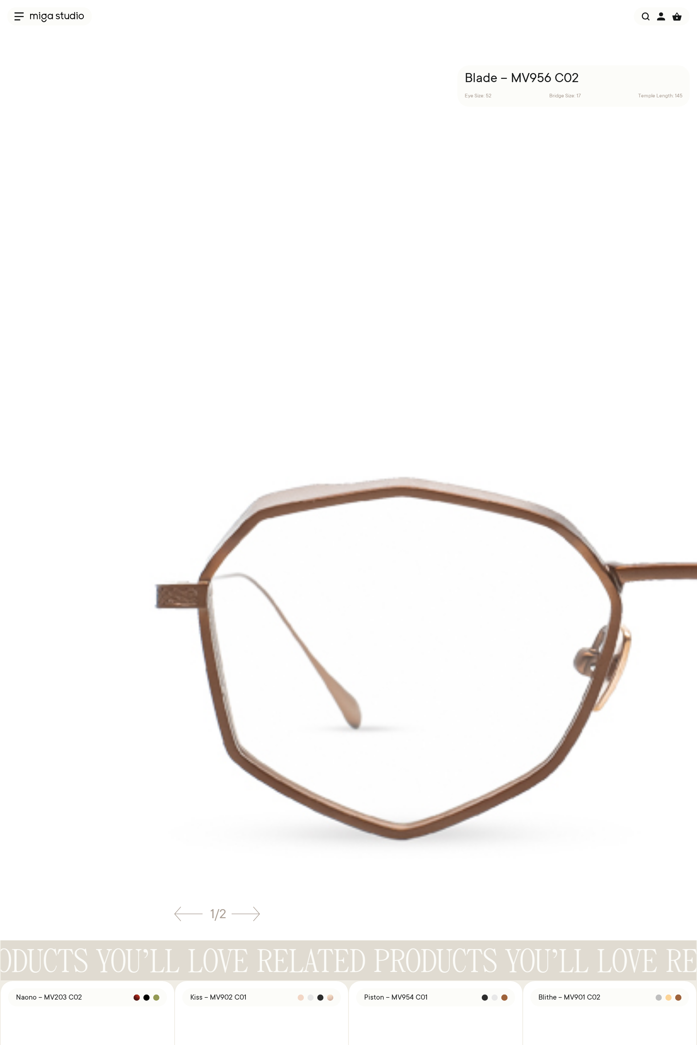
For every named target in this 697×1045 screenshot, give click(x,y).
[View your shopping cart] (677, 16)
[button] (188, 916)
